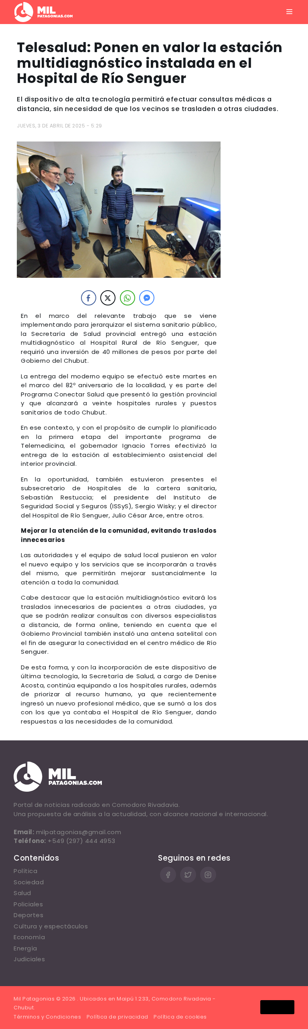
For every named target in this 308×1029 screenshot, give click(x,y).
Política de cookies (180, 1016)
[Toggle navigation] (290, 12)
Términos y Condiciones (47, 1016)
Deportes (28, 915)
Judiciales (29, 959)
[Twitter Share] (108, 297)
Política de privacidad (117, 1016)
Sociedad (29, 882)
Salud (22, 893)
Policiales (28, 904)
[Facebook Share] (88, 297)
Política (25, 871)
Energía (25, 948)
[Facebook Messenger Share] (146, 297)
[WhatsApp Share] (127, 297)
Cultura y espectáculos (51, 926)
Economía (29, 937)
